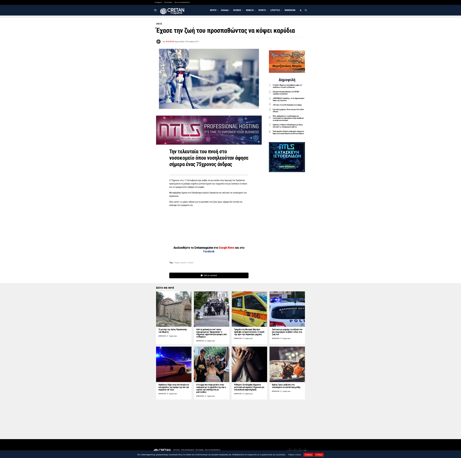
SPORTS (262, 10)
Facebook (209, 251)
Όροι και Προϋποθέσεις (182, 2)
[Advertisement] (209, 226)
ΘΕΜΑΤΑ (250, 10)
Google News (227, 247)
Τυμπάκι (191, 263)
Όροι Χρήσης (200, 450)
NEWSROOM (290, 10)
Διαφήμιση (158, 2)
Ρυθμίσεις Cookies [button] (294, 455)
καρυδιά (184, 263)
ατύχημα (176, 263)
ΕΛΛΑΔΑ (225, 10)
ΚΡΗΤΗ (213, 10)
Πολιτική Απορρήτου (187, 450)
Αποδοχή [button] (319, 455)
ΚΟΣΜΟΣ (237, 10)
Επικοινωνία (168, 2)
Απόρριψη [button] (308, 455)
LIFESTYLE (275, 10)
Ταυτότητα (176, 450)
